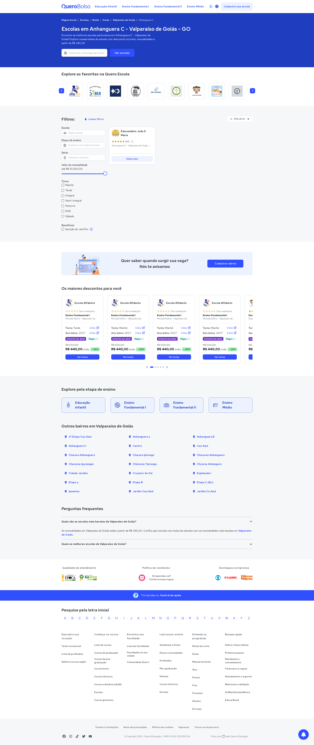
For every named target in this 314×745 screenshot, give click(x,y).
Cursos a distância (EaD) (108, 684)
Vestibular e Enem (170, 644)
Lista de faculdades (138, 646)
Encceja (196, 708)
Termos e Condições (106, 727)
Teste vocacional (71, 646)
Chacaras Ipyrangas (81, 464)
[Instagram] (70, 736)
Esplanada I (204, 473)
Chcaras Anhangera (209, 464)
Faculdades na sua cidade (137, 654)
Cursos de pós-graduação (102, 661)
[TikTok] (77, 736)
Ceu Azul (202, 446)
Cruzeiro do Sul (142, 473)
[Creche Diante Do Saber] (95, 91)
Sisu (194, 669)
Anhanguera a (141, 436)
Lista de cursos (102, 644)
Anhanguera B (205, 436)
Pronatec (197, 693)
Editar (93, 327)
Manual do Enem (201, 661)
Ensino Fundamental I (135, 6)
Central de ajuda (170, 595)
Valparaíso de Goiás (124, 19)
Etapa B (138, 482)
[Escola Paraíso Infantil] (196, 91)
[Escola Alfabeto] (75, 91)
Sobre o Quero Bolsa (236, 644)
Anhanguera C (77, 446)
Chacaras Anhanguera (211, 455)
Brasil (95, 19)
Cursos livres (101, 668)
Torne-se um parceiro (206, 727)
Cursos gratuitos (103, 700)
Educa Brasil (232, 700)
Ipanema (74, 491)
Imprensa (184, 727)
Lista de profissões (72, 653)
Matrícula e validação (237, 684)
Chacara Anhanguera (82, 455)
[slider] (105, 173)
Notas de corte (200, 646)
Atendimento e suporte (238, 676)
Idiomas (164, 676)
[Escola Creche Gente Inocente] (136, 91)
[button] (147, 367)
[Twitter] (83, 736)
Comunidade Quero (138, 662)
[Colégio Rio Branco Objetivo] (115, 91)
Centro (137, 446)
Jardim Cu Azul (206, 491)
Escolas (84, 19)
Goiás (106, 19)
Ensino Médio (195, 6)
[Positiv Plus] (237, 91)
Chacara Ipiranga (143, 455)
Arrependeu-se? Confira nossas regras (161, 577)
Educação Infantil (106, 6)
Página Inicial (68, 19)
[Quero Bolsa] (75, 6)
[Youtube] (90, 736)
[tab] (151, 367)
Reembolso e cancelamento (233, 661)
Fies (194, 685)
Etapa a (73, 482)
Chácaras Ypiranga (145, 464)
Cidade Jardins (78, 473)
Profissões (166, 660)
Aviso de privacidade (135, 727)
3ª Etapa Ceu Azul (80, 436)
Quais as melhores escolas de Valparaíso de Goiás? (94, 544)
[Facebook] (64, 736)
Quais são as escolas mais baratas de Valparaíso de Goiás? (98, 521)
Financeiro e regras (236, 668)
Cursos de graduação (106, 652)
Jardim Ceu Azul (143, 491)
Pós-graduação (168, 668)
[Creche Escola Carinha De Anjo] (217, 91)
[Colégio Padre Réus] (176, 91)
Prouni (196, 677)
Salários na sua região (73, 661)
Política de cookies (162, 727)
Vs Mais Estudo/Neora (237, 692)
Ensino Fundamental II (168, 6)
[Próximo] (252, 90)
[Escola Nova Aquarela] (156, 91)
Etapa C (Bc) (205, 482)
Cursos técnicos (103, 676)
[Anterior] (61, 90)
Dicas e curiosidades (171, 652)
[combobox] (84, 53)
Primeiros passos (234, 652)
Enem (195, 653)
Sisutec (196, 701)
